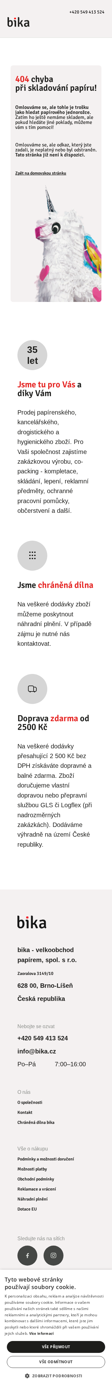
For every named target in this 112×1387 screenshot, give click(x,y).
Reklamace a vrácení (36, 1189)
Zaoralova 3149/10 (35, 973)
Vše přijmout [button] (56, 1346)
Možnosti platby (32, 1169)
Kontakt (24, 1112)
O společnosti (29, 1102)
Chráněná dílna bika (35, 1122)
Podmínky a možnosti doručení (45, 1159)
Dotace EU (27, 1209)
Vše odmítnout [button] (55, 1361)
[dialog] (56, 1328)
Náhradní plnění (32, 1199)
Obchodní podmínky (35, 1179)
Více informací (41, 1333)
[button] (56, 1376)
